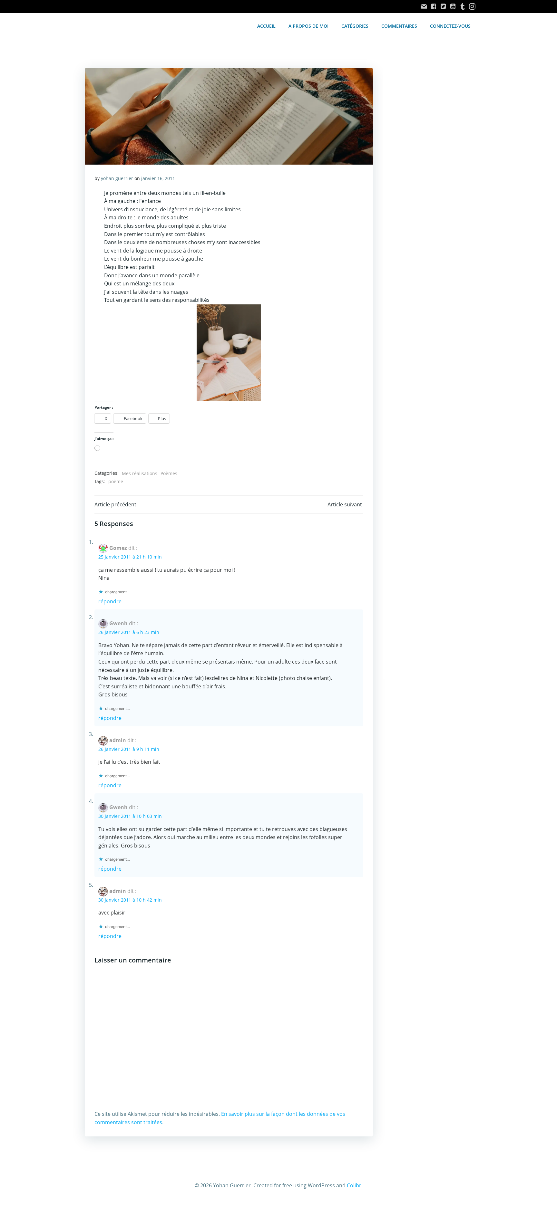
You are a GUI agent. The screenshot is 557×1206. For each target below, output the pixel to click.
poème (115, 899)
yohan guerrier (117, 178)
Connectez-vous (450, 26)
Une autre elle (115, 813)
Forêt (102, 542)
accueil (266, 26)
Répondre (110, 1019)
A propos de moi (308, 26)
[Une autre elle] (150, 775)
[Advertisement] (427, 176)
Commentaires (399, 26)
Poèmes (169, 891)
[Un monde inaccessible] (150, 644)
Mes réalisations (139, 891)
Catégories (354, 26)
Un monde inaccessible (129, 682)
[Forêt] (185, 504)
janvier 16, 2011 (158, 178)
